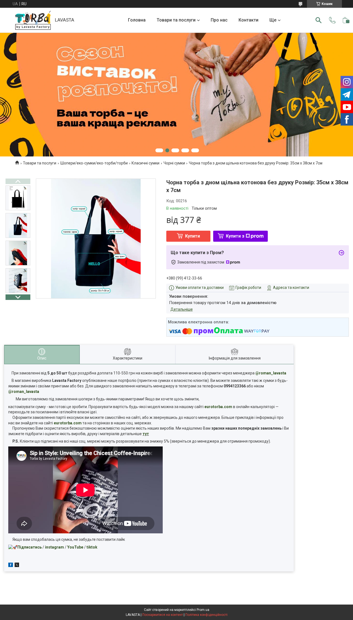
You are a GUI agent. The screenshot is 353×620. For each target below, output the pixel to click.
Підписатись (29, 547)
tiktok (92, 547)
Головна (137, 20)
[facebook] (10, 565)
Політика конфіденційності (206, 615)
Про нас (219, 20)
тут (146, 434)
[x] (17, 565)
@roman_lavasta (270, 373)
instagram (54, 547)
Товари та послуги (176, 20)
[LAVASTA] (33, 20)
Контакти (248, 20)
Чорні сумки (174, 163)
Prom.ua (203, 610)
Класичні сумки (145, 163)
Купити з (235, 236)
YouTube (75, 547)
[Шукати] (318, 20)
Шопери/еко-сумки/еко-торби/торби (94, 163)
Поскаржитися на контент (162, 615)
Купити (192, 236)
